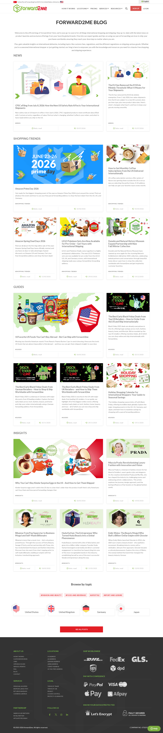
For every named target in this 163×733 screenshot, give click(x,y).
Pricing (93, 9)
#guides (18, 349)
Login (146, 9)
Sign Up (136, 8)
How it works (68, 9)
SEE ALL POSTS (82, 629)
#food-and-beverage (76, 595)
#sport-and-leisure (113, 595)
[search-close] (151, 8)
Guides (18, 287)
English (146, 1)
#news (17, 123)
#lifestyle (94, 595)
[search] (153, 8)
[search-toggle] (126, 8)
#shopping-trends (22, 204)
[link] (49, 715)
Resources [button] (116, 9)
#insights (19, 495)
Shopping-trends (26, 138)
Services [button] (103, 9)
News (17, 55)
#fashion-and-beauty (51, 595)
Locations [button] (82, 9)
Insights (20, 433)
